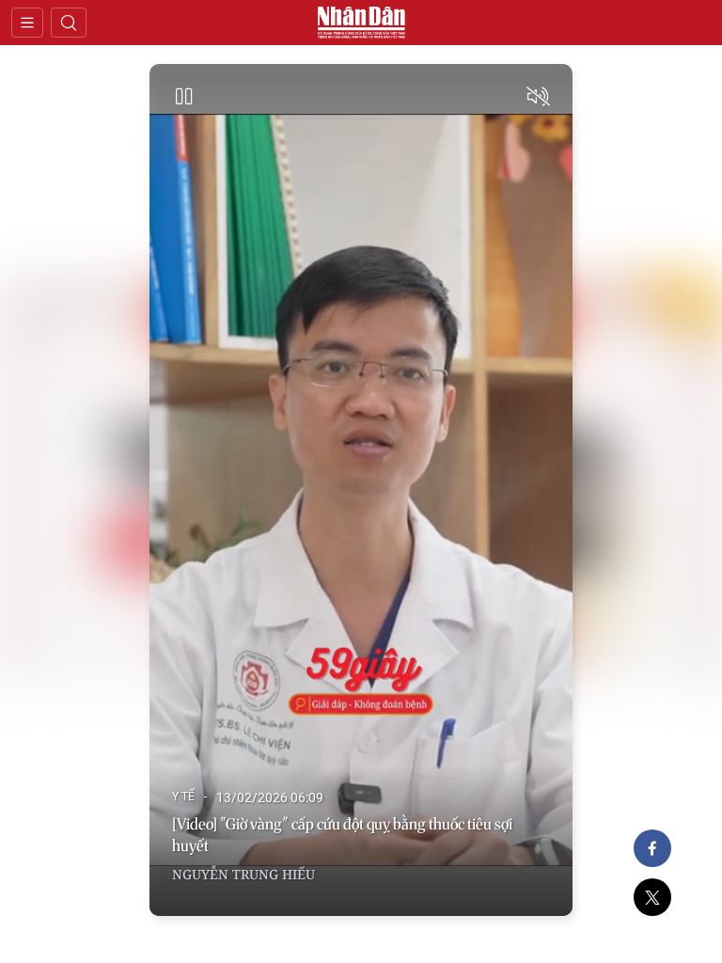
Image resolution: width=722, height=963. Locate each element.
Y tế (183, 796)
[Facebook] (652, 848)
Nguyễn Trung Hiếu (243, 874)
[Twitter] (652, 897)
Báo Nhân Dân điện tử (361, 22)
